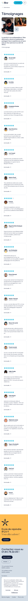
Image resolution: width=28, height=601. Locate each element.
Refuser (16, 590)
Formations (4, 575)
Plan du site (21, 597)
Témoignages (7, 7)
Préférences (14, 592)
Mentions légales (6, 597)
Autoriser (8, 590)
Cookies (14, 597)
